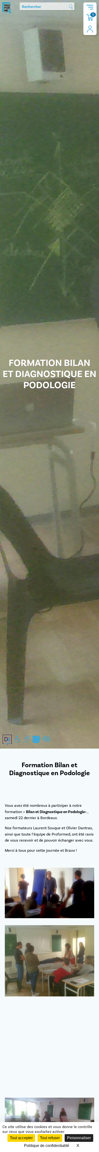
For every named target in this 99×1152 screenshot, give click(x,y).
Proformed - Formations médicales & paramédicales (6, 7)
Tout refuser (50, 1138)
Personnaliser (79, 1138)
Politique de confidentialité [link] (46, 1146)
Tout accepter (21, 1138)
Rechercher (31, 6)
